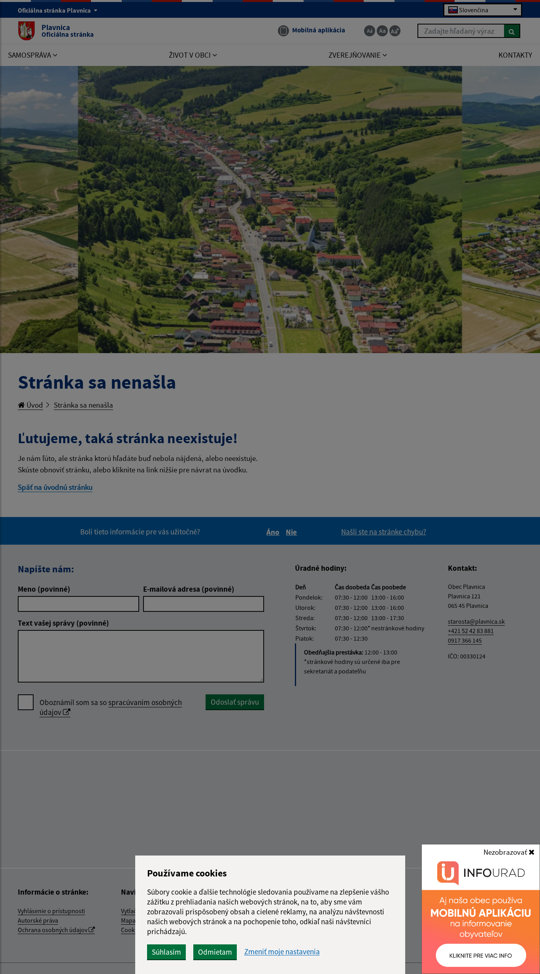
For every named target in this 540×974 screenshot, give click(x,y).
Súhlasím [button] (166, 952)
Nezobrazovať (506, 852)
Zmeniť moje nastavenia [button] (282, 951)
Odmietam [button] (215, 952)
